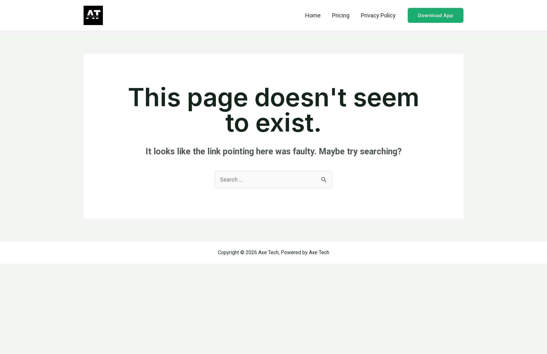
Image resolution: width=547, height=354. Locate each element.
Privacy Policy (378, 15)
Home (313, 15)
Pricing (340, 15)
